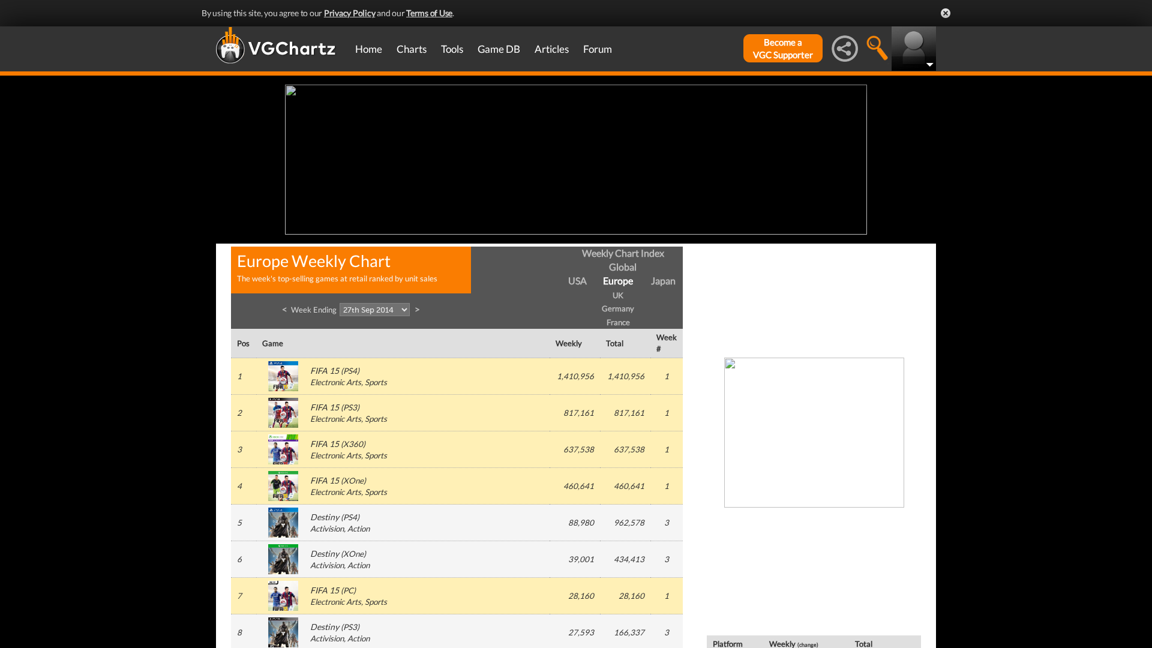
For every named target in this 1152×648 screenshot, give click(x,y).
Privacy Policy (350, 13)
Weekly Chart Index (623, 253)
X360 (353, 444)
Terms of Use (429, 13)
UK (618, 295)
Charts (412, 49)
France (618, 322)
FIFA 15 (324, 370)
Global (623, 266)
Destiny (324, 517)
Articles (552, 49)
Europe (618, 280)
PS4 (350, 371)
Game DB (499, 49)
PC (348, 590)
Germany (618, 308)
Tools (452, 49)
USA (577, 280)
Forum (597, 49)
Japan (663, 280)
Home (368, 49)
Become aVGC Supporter (783, 48)
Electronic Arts (335, 382)
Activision (327, 528)
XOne (353, 480)
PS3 (350, 407)
